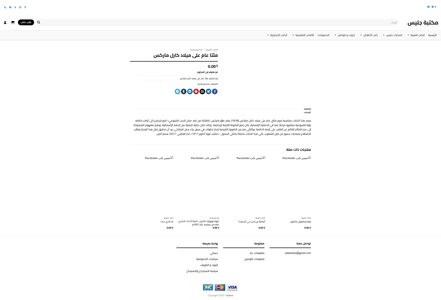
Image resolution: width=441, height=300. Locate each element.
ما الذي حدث (166, 221)
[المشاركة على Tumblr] (184, 91)
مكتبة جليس (423, 22)
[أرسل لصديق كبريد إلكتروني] (202, 91)
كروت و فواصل (346, 35)
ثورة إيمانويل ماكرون (300, 221)
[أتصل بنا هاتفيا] (5, 7)
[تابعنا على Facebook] (25, 7)
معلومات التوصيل (254, 258)
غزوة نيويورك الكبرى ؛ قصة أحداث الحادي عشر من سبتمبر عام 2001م (198, 223)
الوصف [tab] (307, 112)
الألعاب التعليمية (304, 35)
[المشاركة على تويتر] (208, 91)
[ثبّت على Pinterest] (196, 91)
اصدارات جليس (394, 35)
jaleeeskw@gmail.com (298, 252)
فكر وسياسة (196, 49)
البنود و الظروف (209, 264)
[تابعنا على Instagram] (20, 7)
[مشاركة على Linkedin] (190, 91)
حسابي (214, 252)
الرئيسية (432, 35)
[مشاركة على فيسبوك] (215, 91)
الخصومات (323, 35)
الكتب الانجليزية (278, 35)
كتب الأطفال (370, 35)
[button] (12, 22)
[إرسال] (38, 22)
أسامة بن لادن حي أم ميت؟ (251, 221)
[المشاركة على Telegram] (177, 91)
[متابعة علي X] (15, 7)
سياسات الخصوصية (207, 258)
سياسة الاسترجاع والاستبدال (202, 270)
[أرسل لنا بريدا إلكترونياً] (10, 7)
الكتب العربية (418, 35)
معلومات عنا (257, 252)
